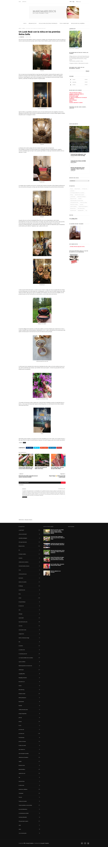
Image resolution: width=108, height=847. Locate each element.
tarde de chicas (21, 781)
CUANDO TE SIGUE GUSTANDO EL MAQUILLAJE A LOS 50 (76, 94)
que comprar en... (22, 749)
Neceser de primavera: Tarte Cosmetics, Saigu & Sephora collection (57, 551)
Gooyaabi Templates (44, 843)
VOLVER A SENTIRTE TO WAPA (76, 102)
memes (20, 685)
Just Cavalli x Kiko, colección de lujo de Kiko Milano (57, 468)
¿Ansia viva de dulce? (23, 534)
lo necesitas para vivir (74, 202)
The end (20, 797)
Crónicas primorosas (23, 574)
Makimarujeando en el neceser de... (25, 665)
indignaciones (21, 633)
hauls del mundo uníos (23, 621)
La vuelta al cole (22, 649)
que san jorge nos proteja (23, 753)
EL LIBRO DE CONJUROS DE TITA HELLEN (78, 97)
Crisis (20, 570)
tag (19, 777)
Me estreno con (22, 681)
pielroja (71, 194)
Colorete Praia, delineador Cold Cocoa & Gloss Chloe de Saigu (26, 468)
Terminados (21, 793)
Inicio (20, 1)
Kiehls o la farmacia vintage (24, 637)
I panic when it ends (81, 208)
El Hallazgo (21, 585)
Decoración (21, 578)
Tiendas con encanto (23, 801)
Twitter (80, 79)
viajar (20, 825)
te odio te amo (21, 785)
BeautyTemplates (30, 843)
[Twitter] (70, 1)
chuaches (81, 204)
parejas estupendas (22, 713)
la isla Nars (72, 190)
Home (20, 28)
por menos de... (85, 188)
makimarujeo (21, 669)
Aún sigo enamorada (23, 542)
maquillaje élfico (81, 210)
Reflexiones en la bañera (77, 23)
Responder (25, 497)
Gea (86, 210)
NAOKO (71, 101)
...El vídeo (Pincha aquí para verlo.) (77, 246)
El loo (20, 593)
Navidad (20, 705)
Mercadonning (21, 689)
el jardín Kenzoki (73, 210)
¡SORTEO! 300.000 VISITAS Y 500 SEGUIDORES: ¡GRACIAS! (57, 544)
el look (23, 28)
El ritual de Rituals (22, 601)
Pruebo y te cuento (22, 745)
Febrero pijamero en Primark (56, 571)
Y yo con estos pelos (22, 833)
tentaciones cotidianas (81, 196)
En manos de (21, 605)
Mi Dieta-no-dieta (22, 693)
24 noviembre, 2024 (61, 488)
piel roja (20, 717)
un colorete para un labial (23, 813)
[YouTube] (73, 1)
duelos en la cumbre (74, 204)
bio (19, 550)
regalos (20, 761)
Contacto (24, 1)
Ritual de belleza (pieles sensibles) (48, 23)
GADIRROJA (71, 98)
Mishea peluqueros (22, 697)
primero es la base (83, 202)
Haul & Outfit (21, 617)
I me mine (80, 198)
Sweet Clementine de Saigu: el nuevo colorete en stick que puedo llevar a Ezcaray (57, 558)
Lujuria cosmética (73, 206)
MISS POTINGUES (73, 100)
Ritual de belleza (22, 769)
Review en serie (73, 208)
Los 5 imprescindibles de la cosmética (77, 192)
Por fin (20, 725)
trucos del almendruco (23, 809)
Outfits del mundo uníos (23, 709)
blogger (63, 482)
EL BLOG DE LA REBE (73, 96)
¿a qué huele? (72, 196)
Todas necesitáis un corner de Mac (76, 200)
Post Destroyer (21, 737)
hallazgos (20, 613)
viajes (20, 829)
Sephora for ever (73, 198)
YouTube (80, 84)
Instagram (80, 82)
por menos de (21, 729)
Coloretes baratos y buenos (24, 566)
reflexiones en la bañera (23, 757)
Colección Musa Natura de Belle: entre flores (41, 468)
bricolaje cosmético (22, 554)
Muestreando (21, 701)
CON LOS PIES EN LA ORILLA (75, 92)
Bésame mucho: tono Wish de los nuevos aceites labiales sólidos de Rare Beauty (57, 531)
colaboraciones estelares (83, 206)
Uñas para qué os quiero (79, 194)
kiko (19, 641)
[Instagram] (85, 843)
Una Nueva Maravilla (23, 817)
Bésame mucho (33, 23)
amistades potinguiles (23, 538)
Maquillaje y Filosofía (23, 677)
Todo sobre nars (64, 23)
